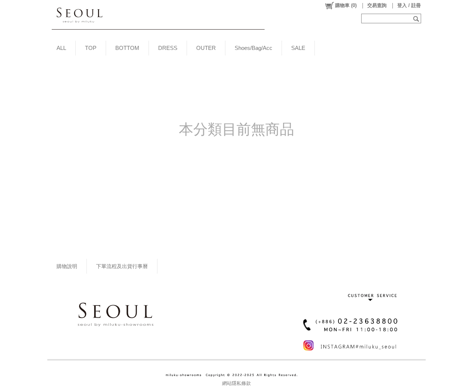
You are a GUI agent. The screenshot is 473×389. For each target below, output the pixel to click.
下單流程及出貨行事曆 (122, 266)
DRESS (167, 48)
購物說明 (67, 266)
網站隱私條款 (236, 383)
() (346, 5)
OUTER (206, 48)
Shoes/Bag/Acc (253, 48)
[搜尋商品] (417, 18)
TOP (90, 48)
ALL (61, 48)
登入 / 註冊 (409, 5)
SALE (298, 48)
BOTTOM (127, 48)
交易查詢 (377, 5)
